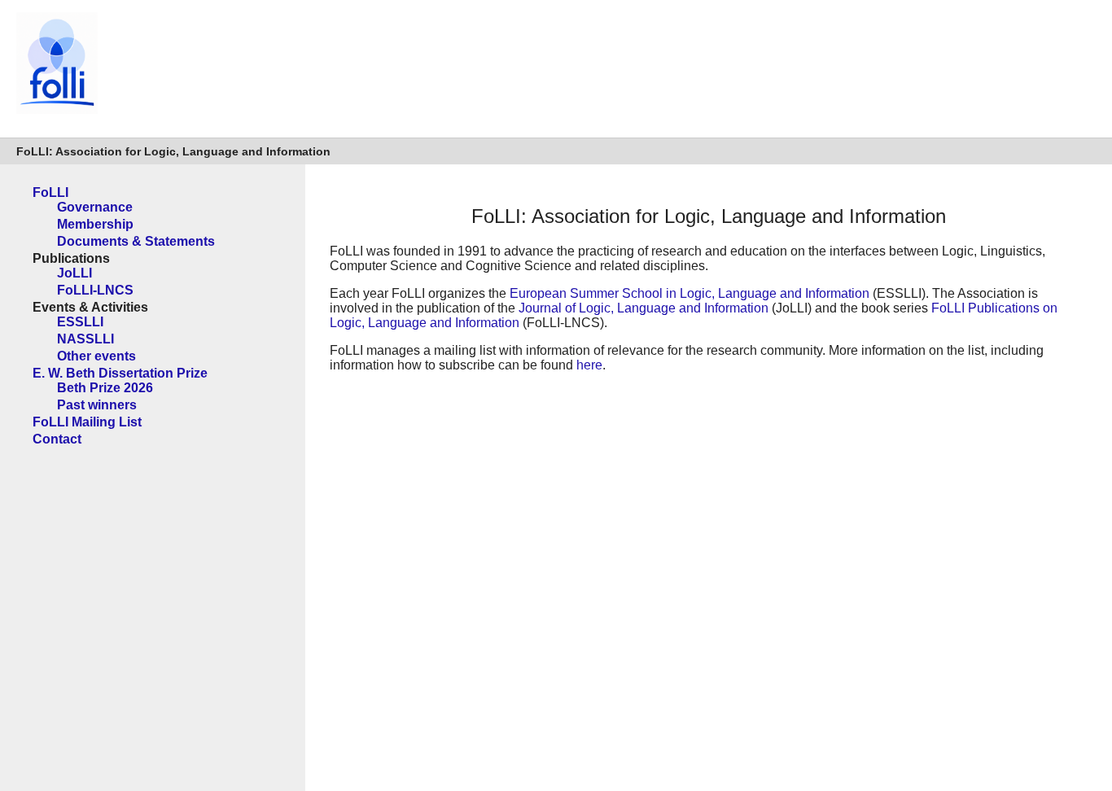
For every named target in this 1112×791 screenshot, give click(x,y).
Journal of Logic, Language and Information (643, 308)
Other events (96, 356)
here (589, 365)
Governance (95, 207)
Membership (95, 224)
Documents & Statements (136, 241)
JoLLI (74, 273)
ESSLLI (80, 322)
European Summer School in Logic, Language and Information (689, 293)
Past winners (97, 405)
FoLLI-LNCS (95, 290)
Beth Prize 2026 (105, 388)
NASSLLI (85, 339)
